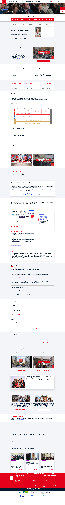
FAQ (37, 485)
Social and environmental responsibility (21, 477)
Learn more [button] (20, 469)
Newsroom (16, 473)
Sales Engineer (41, 219)
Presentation (15, 19)
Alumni (28, 473)
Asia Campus (46, 476)
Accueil (3, 14)
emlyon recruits (53, 473)
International (34, 477)
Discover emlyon (14, 1)
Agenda (23, 473)
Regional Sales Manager (42, 223)
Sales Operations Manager (43, 217)
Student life (50, 19)
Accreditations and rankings (19, 476)
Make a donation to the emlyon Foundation (40, 473)
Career (29, 19)
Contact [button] (62, 12)
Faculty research (17, 480)
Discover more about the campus (21, 370)
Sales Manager (41, 214)
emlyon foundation (18, 481)
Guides (34, 476)
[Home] (4, 2)
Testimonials (34, 480)
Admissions (36, 19)
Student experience (37, 1)
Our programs (9, 1)
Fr (50, 1)
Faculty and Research (21, 1)
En (51, 1)
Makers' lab (46, 477)
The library (45, 480)
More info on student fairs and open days (21, 409)
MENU (63, 0)
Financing (43, 19)
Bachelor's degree (26, 54)
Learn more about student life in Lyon (43, 370)
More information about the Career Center (17, 245)
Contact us (13, 485)
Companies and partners (29, 1)
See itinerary (45, 486)
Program (22, 19)
